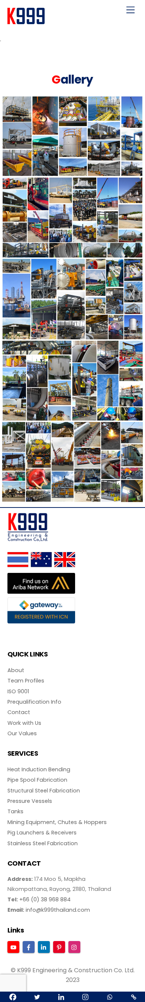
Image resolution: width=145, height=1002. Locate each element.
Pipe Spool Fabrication (37, 780)
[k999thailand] (26, 21)
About (15, 670)
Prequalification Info (34, 702)
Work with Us (24, 723)
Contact (18, 712)
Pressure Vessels (29, 801)
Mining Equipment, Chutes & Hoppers (57, 822)
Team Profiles (25, 680)
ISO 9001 (18, 691)
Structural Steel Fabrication (43, 790)
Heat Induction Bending (38, 769)
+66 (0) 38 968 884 (45, 899)
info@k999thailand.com (58, 910)
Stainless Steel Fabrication (42, 843)
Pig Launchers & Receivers (42, 832)
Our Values (22, 733)
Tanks (15, 811)
